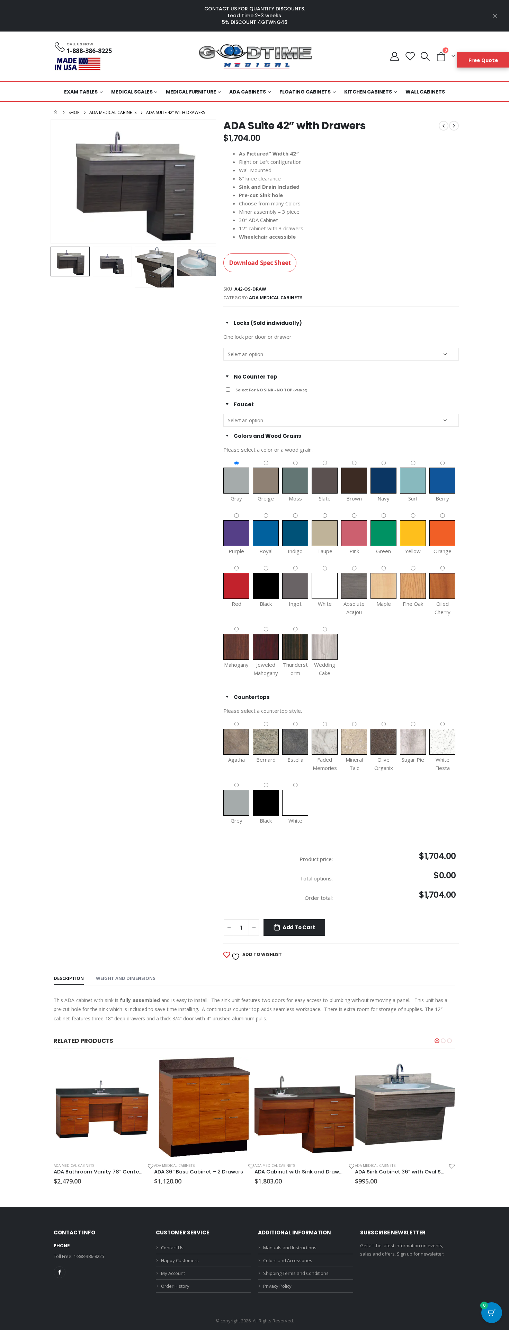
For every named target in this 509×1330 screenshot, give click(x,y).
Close (495, 16)
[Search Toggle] (425, 56)
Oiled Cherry (442, 607)
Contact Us (172, 1247)
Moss (295, 498)
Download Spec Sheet (260, 263)
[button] (437, 1041)
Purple (236, 551)
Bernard (266, 759)
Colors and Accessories (287, 1260)
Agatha (236, 759)
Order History (175, 1286)
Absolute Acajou (354, 607)
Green (383, 551)
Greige (266, 498)
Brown (354, 498)
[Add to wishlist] (150, 1167)
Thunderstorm (295, 668)
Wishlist (410, 56)
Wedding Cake (324, 668)
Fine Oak (413, 603)
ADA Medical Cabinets (276, 297)
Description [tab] (69, 978)
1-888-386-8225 (88, 1256)
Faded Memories (325, 763)
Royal (266, 551)
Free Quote (483, 59)
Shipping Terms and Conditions (296, 1273)
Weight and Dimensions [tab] (125, 978)
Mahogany (236, 664)
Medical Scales (131, 91)
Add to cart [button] (142, 1068)
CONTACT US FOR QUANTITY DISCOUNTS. (254, 8)
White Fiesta (442, 763)
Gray (236, 498)
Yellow (413, 551)
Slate (325, 498)
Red (236, 603)
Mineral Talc (354, 763)
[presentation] (52, 182)
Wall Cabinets (425, 91)
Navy (383, 498)
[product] (104, 1107)
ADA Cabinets (247, 91)
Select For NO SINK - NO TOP (271, 389)
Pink (354, 551)
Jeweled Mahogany (265, 668)
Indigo (295, 551)
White (325, 603)
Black (266, 603)
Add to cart (299, 927)
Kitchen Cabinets (368, 91)
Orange (443, 551)
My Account (394, 56)
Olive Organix (383, 763)
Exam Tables (81, 91)
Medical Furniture (191, 91)
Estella (295, 759)
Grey (236, 820)
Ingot (295, 603)
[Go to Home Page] (56, 112)
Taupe (324, 551)
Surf (413, 498)
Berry (442, 498)
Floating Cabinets (305, 91)
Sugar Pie (413, 759)
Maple (383, 603)
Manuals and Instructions (289, 1247)
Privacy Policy (277, 1286)
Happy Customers (180, 1260)
